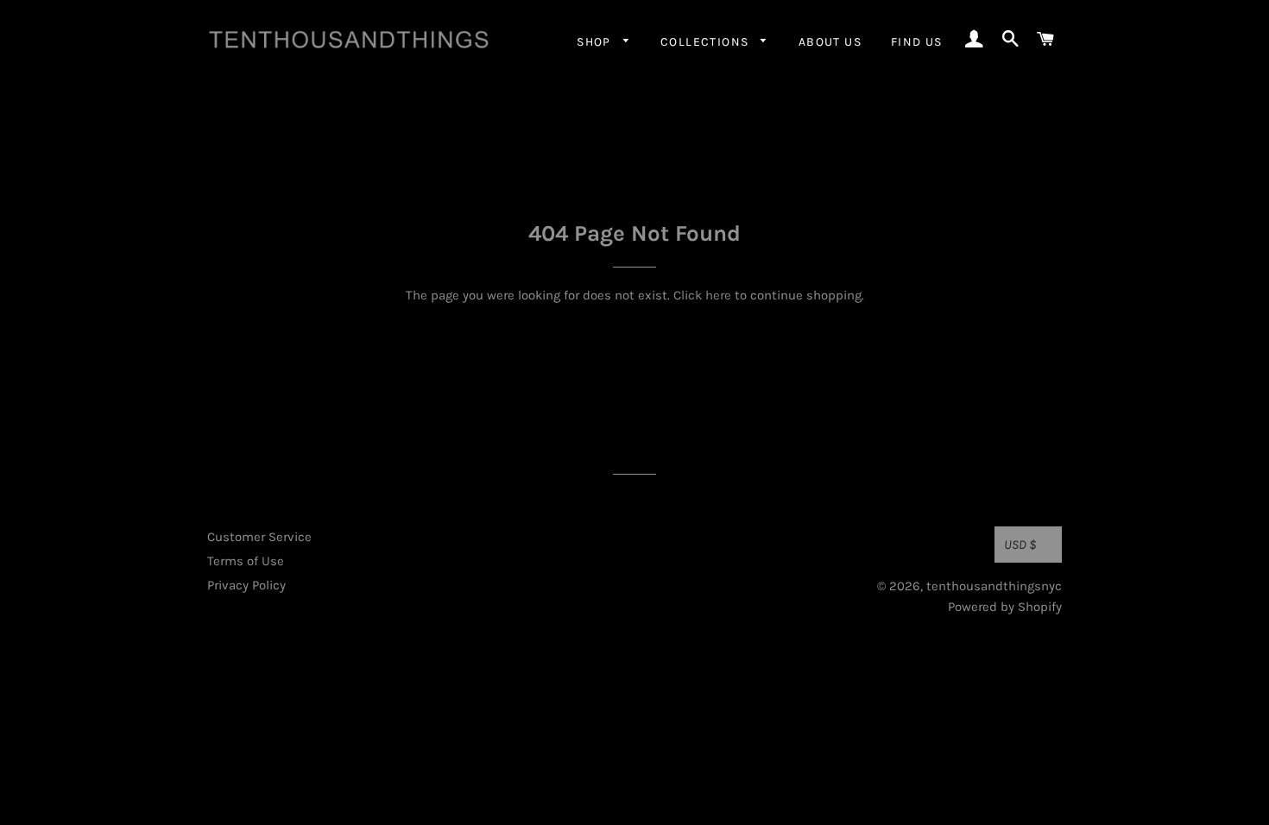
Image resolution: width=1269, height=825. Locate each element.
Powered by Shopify (1005, 606)
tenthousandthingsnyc (994, 586)
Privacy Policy (246, 585)
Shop (596, 42)
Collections (706, 42)
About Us (830, 42)
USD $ (1020, 544)
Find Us (917, 42)
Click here (702, 295)
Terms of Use (245, 561)
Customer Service (259, 537)
